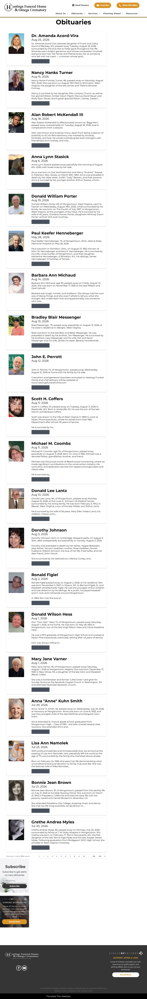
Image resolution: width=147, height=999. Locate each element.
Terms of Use (74, 991)
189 (100, 856)
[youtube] (24, 968)
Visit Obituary (40, 61)
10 (84, 856)
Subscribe (14, 886)
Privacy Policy (61, 991)
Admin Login (87, 991)
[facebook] (18, 968)
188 (94, 856)
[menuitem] (62, 13)
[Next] (105, 856)
